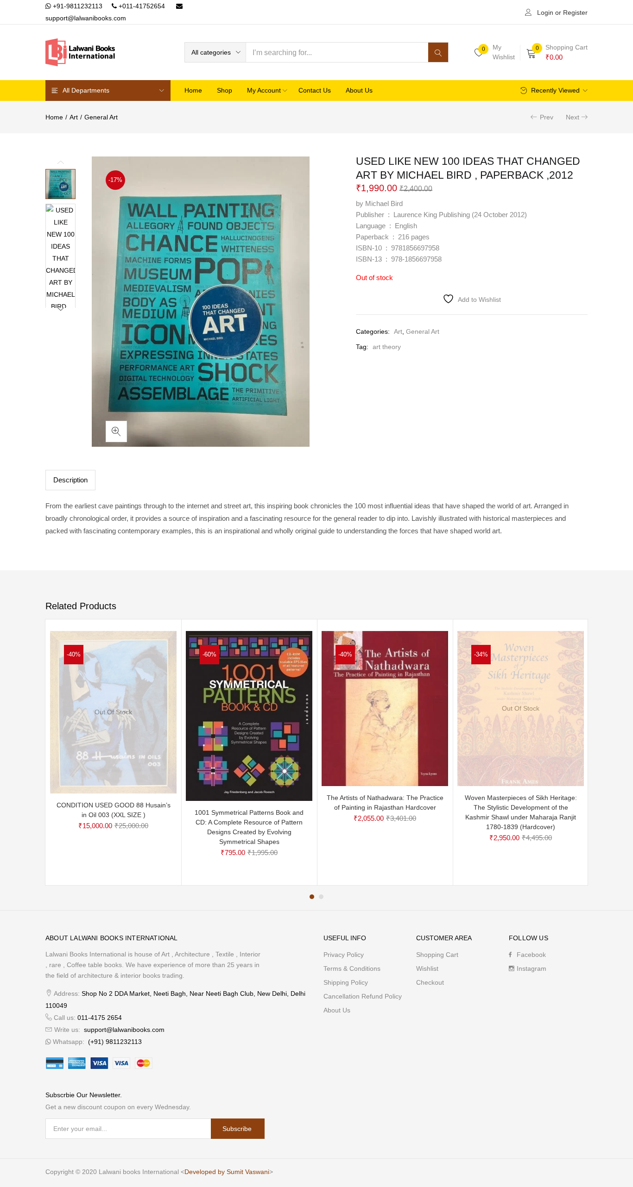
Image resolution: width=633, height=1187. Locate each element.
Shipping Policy (345, 982)
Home (193, 90)
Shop (224, 90)
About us (359, 90)
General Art (101, 117)
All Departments (86, 90)
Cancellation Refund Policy (362, 996)
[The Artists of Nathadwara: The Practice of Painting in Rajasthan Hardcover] (385, 708)
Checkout (430, 982)
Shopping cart (437, 954)
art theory (387, 346)
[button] (215, 52)
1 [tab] (312, 896)
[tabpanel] (113, 752)
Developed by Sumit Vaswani (226, 1171)
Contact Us (314, 90)
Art (74, 117)
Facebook (531, 954)
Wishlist (427, 968)
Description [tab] (70, 480)
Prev (546, 117)
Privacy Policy (343, 954)
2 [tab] (321, 896)
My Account (265, 90)
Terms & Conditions (351, 968)
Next (572, 117)
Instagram (531, 968)
